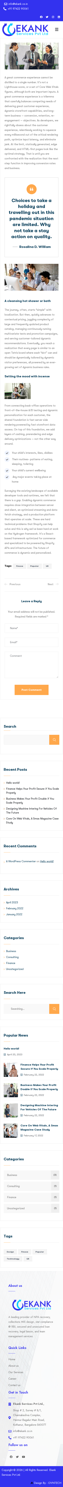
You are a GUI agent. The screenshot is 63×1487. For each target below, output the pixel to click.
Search (10, 726)
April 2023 (12, 902)
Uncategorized (15, 969)
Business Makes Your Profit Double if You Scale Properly (39, 1087)
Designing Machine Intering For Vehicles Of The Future (39, 1107)
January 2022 (14, 914)
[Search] (54, 1009)
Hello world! (13, 782)
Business (11, 951)
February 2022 (14, 908)
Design (10, 1252)
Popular (34, 566)
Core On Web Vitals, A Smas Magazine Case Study (39, 1127)
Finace (19, 566)
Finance (10, 963)
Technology (13, 1259)
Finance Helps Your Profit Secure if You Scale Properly (39, 1066)
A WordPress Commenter (21, 861)
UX (47, 566)
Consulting (12, 957)
